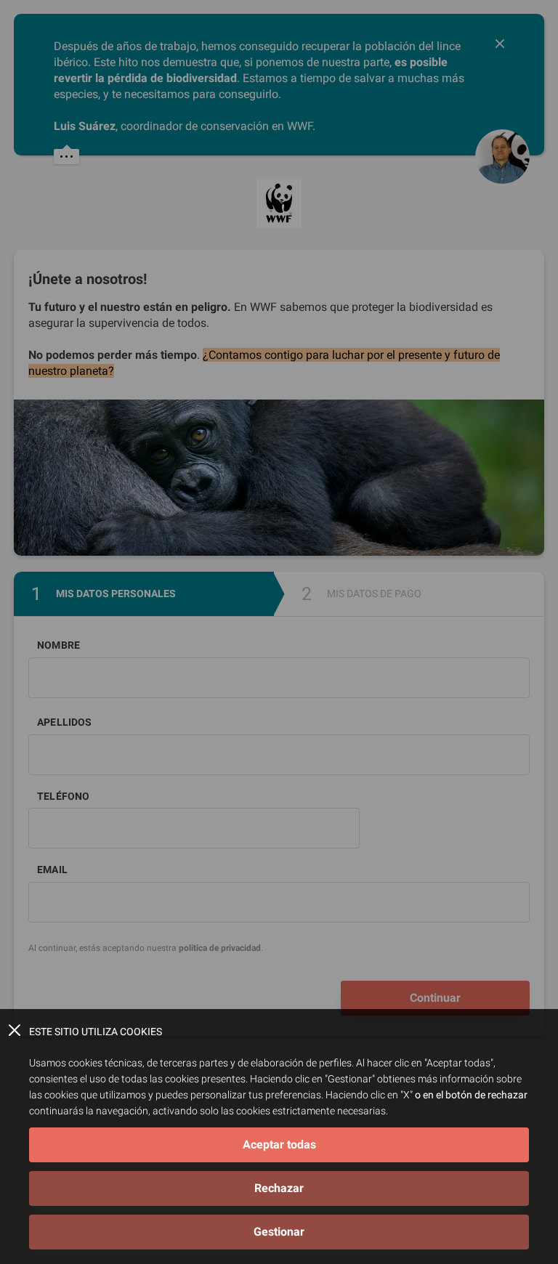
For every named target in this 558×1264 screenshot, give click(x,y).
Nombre (58, 645)
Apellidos (64, 722)
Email (52, 869)
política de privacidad (220, 948)
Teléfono (63, 796)
